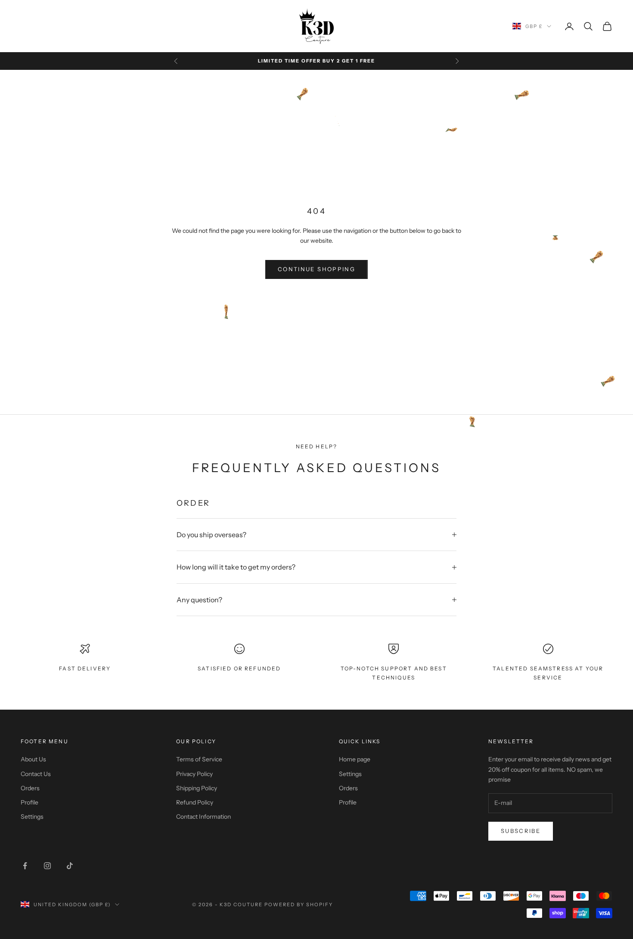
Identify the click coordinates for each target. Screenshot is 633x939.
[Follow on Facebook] (25, 865)
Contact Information (203, 816)
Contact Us (36, 774)
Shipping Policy (196, 788)
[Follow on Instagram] (47, 865)
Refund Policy (194, 802)
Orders (30, 788)
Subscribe (520, 830)
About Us (33, 759)
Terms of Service (199, 759)
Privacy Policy (194, 774)
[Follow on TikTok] (69, 865)
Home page (354, 759)
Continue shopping (316, 269)
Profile (29, 802)
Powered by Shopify (298, 904)
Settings (32, 816)
